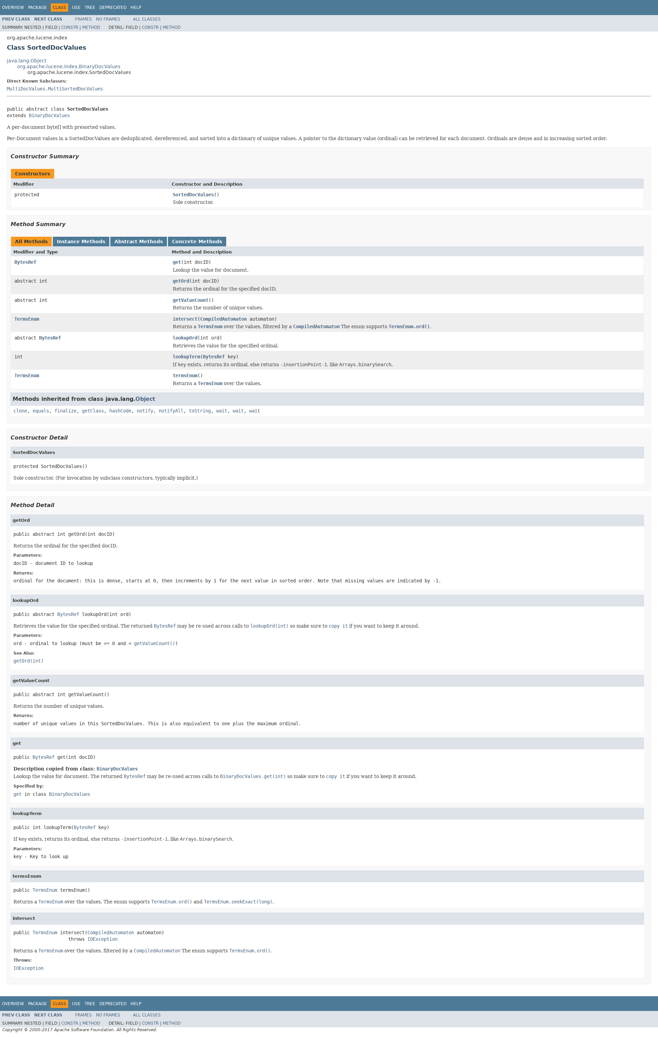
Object (145, 399)
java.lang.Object (26, 60)
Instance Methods (81, 241)
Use (76, 7)
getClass (93, 410)
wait (221, 410)
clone (20, 410)
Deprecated (112, 7)
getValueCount (190, 300)
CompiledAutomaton (223, 319)
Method (91, 27)
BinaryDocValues (49, 115)
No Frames (108, 19)
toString (200, 410)
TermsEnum (26, 319)
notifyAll (171, 410)
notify (145, 410)
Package (37, 7)
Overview (13, 7)
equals (41, 410)
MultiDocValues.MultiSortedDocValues (55, 88)
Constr (69, 27)
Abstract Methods (138, 241)
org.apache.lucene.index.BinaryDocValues (68, 66)
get (177, 262)
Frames (83, 19)
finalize (65, 410)
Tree (90, 7)
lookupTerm (186, 356)
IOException (102, 939)
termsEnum (185, 375)
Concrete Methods (197, 241)
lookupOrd (185, 338)
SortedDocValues (193, 194)
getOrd (181, 281)
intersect (185, 319)
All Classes (147, 19)
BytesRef (25, 262)
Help (136, 7)
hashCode (120, 410)
